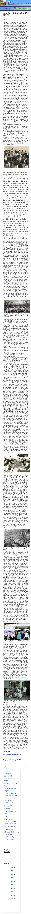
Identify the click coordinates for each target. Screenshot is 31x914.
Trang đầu (7, 773)
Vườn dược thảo (9, 839)
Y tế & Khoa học (9, 837)
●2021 (13, 877)
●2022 (13, 874)
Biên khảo (7, 809)
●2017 (13, 891)
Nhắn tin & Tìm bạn (10, 803)
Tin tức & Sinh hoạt (10, 798)
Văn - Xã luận (8, 819)
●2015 (13, 898)
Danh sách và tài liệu (11, 795)
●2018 (13, 888)
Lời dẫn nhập (8, 776)
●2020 (13, 881)
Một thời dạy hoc (10, 800)
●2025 (13, 867)
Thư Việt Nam (8, 829)
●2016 (13, 895)
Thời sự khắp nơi (9, 806)
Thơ (5, 816)
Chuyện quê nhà (9, 826)
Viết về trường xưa (10, 793)
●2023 (13, 870)
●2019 (13, 884)
